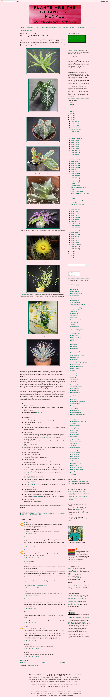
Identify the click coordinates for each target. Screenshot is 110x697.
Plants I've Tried (40, 27)
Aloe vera (34, 75)
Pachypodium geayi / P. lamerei (77, 355)
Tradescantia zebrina (74, 423)
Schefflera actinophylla (75, 368)
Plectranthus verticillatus (75, 449)
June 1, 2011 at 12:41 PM (31, 595)
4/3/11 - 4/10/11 (75, 221)
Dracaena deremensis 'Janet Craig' (78, 421)
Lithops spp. (72, 324)
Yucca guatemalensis (75, 447)
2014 (71, 113)
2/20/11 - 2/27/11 (75, 234)
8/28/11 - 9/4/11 (75, 152)
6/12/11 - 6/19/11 (75, 175)
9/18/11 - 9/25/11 (75, 146)
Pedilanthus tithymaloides (76, 386)
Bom (25, 537)
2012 (71, 117)
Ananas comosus (74, 350)
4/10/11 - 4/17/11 (75, 219)
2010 (71, 251)
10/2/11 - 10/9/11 (75, 142)
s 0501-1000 (81, 27)
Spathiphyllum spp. (74, 405)
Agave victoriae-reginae (75, 396)
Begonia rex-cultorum (75, 284)
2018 (71, 105)
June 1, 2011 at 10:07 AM (31, 557)
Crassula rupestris (74, 359)
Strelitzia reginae (73, 344)
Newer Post (23, 662)
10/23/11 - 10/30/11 (75, 136)
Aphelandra (30, 513)
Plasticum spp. (73, 472)
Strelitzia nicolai (73, 346)
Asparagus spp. (73, 432)
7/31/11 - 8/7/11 (75, 161)
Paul (25, 549)
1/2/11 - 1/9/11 (74, 249)
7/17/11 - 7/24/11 (75, 165)
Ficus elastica (73, 381)
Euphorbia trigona (74, 430)
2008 (71, 255)
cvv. (26, 446)
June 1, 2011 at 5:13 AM (31, 546)
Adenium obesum (74, 315)
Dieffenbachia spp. (74, 335)
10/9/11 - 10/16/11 (75, 140)
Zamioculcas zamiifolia (75, 403)
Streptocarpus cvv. (74, 289)
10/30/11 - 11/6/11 (75, 134)
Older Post (62, 662)
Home (22, 27)
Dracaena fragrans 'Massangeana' (77, 401)
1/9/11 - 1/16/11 (75, 246)
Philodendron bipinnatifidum (76, 364)
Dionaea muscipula (74, 295)
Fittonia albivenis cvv (75, 333)
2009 (71, 253)
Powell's (70, 514)
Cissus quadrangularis (75, 456)
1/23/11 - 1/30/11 (75, 242)
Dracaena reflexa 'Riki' (75, 392)
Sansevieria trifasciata (75, 425)
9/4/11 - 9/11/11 (75, 150)
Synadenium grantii (74, 439)
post (73, 483)
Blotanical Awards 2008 (73, 568)
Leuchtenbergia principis (75, 427)
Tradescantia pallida (74, 450)
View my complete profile (74, 561)
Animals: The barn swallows (77, 191)
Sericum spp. (73, 471)
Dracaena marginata (74, 390)
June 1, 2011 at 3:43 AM (31, 533)
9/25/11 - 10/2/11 (75, 144)
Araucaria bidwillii (74, 419)
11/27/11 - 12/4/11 (75, 125)
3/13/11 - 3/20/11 (75, 228)
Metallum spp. (73, 474)
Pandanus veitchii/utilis (75, 416)
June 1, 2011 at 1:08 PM (31, 608)
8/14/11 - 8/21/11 (75, 157)
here (35, 230)
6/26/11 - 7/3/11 (75, 171)
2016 (71, 109)
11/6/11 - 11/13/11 (75, 131)
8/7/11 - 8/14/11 (75, 159)
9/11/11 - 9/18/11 (75, 148)
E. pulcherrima (47, 437)
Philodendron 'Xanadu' (75, 300)
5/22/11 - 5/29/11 (75, 207)
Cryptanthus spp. (74, 417)
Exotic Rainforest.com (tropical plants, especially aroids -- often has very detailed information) (78, 493)
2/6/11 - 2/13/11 (75, 238)
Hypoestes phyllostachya (75, 319)
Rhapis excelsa (73, 399)
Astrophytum (37, 513)
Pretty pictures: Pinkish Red (77, 204)
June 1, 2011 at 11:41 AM (31, 587)
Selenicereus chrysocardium (76, 397)
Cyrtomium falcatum (74, 388)
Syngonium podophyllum (75, 352)
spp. (29, 456)
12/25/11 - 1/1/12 (75, 121)
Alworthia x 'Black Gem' (75, 438)
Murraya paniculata (74, 322)
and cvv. (35, 477)
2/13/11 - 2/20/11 (75, 236)
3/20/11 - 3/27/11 (75, 225)
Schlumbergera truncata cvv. (76, 383)
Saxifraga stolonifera (74, 458)
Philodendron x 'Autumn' (75, 337)
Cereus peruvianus (74, 372)
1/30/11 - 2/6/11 (75, 240)
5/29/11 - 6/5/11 (75, 180)
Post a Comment (24, 660)
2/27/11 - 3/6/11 (75, 232)
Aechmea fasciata (74, 436)
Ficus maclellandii (74, 408)
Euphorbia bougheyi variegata (76, 328)
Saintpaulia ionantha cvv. (75, 302)
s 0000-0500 (68, 27)
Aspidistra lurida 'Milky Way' (76, 330)
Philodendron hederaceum (76, 465)
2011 (71, 119)
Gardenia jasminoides (75, 286)
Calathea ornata (73, 297)
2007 (71, 257)
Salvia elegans (73, 377)
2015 (71, 111)
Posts (71, 272)
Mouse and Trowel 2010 (73, 592)
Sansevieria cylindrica (75, 452)
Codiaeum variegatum (75, 291)
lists (40, 514)
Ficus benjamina (73, 342)
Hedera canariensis (74, 326)
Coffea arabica (73, 298)
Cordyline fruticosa (74, 313)
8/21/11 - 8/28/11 (75, 155)
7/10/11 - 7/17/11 (75, 167)
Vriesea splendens (74, 375)
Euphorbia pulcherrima (75, 287)
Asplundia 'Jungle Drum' (75, 361)
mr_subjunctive (81, 548)
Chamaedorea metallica (75, 412)
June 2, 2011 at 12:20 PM (31, 648)
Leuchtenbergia (34, 514)
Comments (72, 275)
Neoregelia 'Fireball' (74, 460)
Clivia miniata (73, 340)
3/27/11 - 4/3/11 (75, 223)
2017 (71, 107)
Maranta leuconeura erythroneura (77, 304)
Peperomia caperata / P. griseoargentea (79, 308)
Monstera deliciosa (74, 379)
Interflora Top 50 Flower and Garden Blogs (78, 585)
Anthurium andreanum (75, 331)
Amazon (77, 509)
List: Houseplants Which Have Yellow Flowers (36, 36)
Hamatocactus (61, 513)
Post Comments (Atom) (32, 665)
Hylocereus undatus (74, 454)
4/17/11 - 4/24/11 (75, 217)
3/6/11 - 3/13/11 (75, 230)
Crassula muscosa (74, 348)
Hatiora (22, 514)
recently (46, 173)
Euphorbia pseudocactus (75, 441)
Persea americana (74, 339)
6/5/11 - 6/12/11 (75, 178)
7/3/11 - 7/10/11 (75, 169)
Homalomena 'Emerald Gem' (76, 366)
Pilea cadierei (73, 320)
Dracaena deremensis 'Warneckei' (77, 414)
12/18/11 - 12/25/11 (75, 123)
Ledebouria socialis (74, 357)
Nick (25, 522)
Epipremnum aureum (74, 434)
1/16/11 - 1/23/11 (75, 244)
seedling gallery (53, 27)
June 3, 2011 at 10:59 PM (31, 656)
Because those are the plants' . (77, 481)
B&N (82, 509)
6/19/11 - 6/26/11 (75, 173)
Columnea (44, 513)
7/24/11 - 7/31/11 (75, 163)
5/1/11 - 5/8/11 (74, 213)
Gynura (55, 513)
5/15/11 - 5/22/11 (75, 209)
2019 (71, 102)
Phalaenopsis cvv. (74, 317)
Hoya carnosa (73, 370)
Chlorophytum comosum (75, 463)
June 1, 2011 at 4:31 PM (31, 622)
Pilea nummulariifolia (74, 384)
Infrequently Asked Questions (75, 50)
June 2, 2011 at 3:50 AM (31, 641)
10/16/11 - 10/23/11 (75, 138)
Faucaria (50, 513)
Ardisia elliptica (73, 443)
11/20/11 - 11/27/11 (75, 127)
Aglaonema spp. (73, 445)
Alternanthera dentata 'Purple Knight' (78, 362)
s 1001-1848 (26, 30)
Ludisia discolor (73, 311)
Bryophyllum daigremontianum (77, 469)
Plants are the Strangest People (55, 11)
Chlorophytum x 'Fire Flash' (76, 467)
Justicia (27, 514)
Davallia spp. (73, 306)
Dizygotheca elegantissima (76, 293)
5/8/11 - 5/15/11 (75, 211)
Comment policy (30, 27)
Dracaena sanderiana (74, 374)
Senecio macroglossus (75, 353)
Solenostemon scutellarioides (76, 309)
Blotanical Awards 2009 (73, 571)
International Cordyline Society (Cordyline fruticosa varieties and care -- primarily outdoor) (77, 498)
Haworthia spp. (73, 406)
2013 (71, 115)
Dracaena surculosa (74, 410)
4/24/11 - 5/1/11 (75, 215)
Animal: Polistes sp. (75, 185)
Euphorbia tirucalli (74, 461)
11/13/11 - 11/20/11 (75, 129)
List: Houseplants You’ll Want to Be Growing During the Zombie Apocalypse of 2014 (77, 598)
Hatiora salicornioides (26, 294)
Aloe (25, 513)
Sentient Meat (27, 561)
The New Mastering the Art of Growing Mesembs (35, 585)
